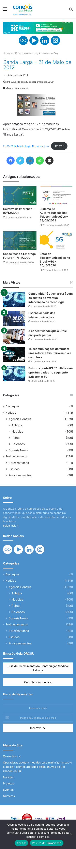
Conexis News (18, 450)
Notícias (10, 412)
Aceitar (21, 843)
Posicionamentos (26, 53)
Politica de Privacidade (46, 843)
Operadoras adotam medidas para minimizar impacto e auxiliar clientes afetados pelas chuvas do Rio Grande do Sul (37, 767)
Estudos (14, 469)
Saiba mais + (11, 525)
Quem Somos (11, 756)
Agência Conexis (20, 419)
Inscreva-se (38, 728)
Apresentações (48, 53)
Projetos (8, 783)
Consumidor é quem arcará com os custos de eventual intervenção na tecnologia (50, 298)
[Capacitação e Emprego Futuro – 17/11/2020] (19, 240)
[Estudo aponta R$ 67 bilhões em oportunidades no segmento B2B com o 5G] (14, 373)
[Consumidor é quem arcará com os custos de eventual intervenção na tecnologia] (14, 299)
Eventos (8, 789)
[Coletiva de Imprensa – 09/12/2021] (19, 195)
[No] (71, 834)
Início (9, 53)
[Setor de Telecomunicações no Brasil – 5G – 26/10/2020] (56, 240)
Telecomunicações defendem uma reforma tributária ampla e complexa (49, 353)
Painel (16, 438)
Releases (18, 444)
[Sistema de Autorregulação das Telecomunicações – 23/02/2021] (56, 195)
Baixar (59, 146)
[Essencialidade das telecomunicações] (14, 318)
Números (9, 796)
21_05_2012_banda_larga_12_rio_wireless (26, 146)
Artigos (17, 425)
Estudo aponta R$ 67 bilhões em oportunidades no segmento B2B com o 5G (50, 372)
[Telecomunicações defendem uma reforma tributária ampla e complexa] (14, 354)
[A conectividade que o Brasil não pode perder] (14, 336)
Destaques (12, 406)
